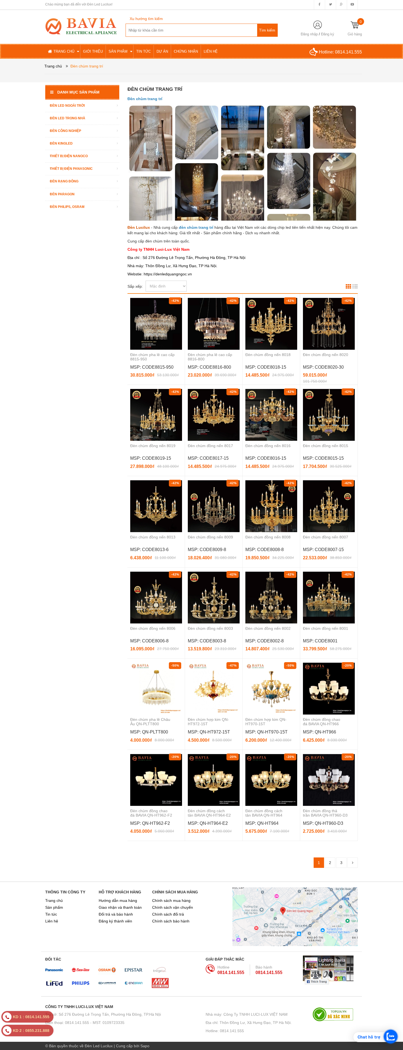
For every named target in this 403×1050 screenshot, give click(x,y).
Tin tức (51, 914)
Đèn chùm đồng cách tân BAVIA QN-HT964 (263, 813)
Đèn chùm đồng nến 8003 (210, 628)
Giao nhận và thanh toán (120, 907)
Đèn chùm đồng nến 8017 (210, 446)
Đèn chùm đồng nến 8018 (268, 354)
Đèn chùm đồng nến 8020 (325, 354)
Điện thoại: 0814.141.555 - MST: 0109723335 (84, 1022)
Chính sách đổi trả (168, 914)
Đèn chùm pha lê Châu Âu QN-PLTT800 (150, 721)
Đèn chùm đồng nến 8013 (152, 537)
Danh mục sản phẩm (78, 92)
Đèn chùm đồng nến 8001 (325, 628)
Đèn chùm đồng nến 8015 (325, 446)
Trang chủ (54, 900)
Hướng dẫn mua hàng (118, 900)
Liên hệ (51, 921)
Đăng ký (327, 34)
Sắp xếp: (135, 286)
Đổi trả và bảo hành (116, 914)
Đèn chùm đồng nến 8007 (325, 537)
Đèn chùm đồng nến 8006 (152, 628)
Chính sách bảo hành (170, 921)
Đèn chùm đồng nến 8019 (152, 446)
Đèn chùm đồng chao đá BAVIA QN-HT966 (321, 721)
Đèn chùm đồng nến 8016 (268, 446)
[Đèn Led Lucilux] (81, 26)
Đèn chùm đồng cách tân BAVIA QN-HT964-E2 (209, 813)
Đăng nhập (309, 34)
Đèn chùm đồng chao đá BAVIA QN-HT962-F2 (151, 813)
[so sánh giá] (335, 1014)
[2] (352, 862)
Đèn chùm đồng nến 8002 (268, 628)
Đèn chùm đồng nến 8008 (268, 537)
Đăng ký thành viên (115, 921)
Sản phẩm (54, 907)
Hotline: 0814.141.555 (225, 1031)
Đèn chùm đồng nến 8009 (210, 537)
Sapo (144, 1046)
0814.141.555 (348, 52)
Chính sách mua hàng (171, 900)
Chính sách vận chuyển (172, 907)
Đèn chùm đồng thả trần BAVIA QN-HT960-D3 (325, 813)
